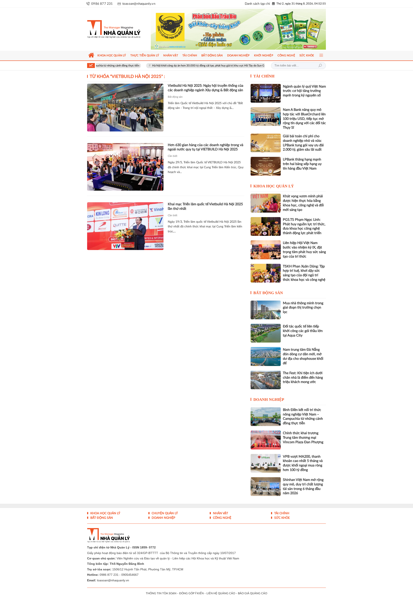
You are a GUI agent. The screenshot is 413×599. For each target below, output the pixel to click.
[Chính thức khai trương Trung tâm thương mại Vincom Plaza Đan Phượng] (266, 440)
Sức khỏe (281, 517)
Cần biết (172, 156)
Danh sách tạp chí (257, 3)
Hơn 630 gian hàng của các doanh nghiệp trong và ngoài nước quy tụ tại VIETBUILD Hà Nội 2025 (205, 147)
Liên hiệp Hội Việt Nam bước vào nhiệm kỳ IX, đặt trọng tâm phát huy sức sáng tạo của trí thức (304, 249)
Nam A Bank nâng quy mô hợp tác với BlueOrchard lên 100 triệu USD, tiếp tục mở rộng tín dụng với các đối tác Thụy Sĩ (304, 118)
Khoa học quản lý (273, 186)
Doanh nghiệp (268, 399)
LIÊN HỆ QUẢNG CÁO (220, 593)
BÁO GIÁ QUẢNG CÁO (252, 593)
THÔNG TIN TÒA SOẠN (161, 593)
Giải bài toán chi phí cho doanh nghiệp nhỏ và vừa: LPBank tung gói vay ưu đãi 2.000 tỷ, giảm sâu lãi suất (303, 142)
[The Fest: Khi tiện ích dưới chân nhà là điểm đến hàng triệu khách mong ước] (266, 380)
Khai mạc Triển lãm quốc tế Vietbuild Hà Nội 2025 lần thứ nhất (205, 206)
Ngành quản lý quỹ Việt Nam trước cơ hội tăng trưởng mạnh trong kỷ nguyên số (304, 91)
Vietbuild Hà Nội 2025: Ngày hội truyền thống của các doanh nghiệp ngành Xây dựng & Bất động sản (205, 88)
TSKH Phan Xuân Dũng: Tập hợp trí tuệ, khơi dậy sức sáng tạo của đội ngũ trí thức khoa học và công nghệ (304, 273)
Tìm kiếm (320, 65)
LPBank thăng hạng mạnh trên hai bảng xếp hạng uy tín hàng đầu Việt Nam (302, 164)
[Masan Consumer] (246, 29)
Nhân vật (220, 513)
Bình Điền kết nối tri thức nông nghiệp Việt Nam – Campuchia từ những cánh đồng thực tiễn (303, 416)
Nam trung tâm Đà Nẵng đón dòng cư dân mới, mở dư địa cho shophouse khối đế (303, 356)
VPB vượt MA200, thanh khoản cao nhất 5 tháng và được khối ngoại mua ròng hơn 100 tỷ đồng (303, 463)
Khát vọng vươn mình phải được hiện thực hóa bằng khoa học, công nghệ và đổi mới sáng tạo (303, 203)
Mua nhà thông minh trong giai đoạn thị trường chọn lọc (303, 307)
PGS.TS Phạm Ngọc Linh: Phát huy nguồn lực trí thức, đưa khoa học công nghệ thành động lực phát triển (304, 226)
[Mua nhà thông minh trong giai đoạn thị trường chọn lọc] (266, 310)
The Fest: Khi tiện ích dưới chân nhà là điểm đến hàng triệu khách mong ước (303, 377)
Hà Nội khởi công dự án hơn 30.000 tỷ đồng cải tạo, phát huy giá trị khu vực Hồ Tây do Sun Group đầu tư (193, 65)
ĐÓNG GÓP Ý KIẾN (191, 593)
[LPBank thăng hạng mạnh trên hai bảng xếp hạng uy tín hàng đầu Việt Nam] (266, 166)
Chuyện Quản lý (164, 513)
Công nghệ (221, 517)
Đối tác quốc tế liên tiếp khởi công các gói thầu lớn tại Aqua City (303, 331)
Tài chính (263, 76)
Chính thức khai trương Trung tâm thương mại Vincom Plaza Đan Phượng (303, 437)
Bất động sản (175, 97)
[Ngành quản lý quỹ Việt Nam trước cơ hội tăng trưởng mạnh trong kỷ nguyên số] (266, 93)
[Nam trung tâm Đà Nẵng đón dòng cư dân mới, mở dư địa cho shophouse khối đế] (266, 356)
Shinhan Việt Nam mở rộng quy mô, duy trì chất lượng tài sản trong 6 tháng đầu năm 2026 (303, 486)
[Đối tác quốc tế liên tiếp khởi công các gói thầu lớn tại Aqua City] (266, 333)
